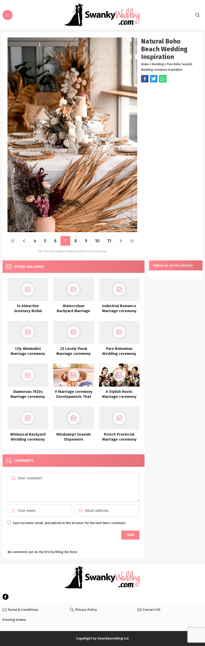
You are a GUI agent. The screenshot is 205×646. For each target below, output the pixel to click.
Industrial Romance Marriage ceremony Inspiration (119, 311)
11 (109, 241)
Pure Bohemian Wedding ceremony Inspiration (119, 353)
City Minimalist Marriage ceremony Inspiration (27, 353)
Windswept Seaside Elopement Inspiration (73, 439)
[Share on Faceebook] (154, 78)
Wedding (158, 64)
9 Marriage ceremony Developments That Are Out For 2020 (73, 396)
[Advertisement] (169, 111)
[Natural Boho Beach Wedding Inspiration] (72, 230)
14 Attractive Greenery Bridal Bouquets (28, 311)
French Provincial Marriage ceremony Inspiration (119, 439)
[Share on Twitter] (162, 78)
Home (145, 64)
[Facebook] (5, 597)
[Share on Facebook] (144, 78)
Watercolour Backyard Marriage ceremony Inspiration (73, 311)
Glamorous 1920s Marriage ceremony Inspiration (27, 396)
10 (97, 241)
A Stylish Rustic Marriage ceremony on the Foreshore (119, 396)
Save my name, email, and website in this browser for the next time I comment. (69, 523)
